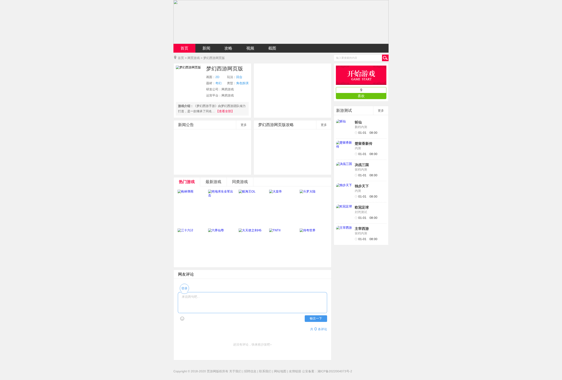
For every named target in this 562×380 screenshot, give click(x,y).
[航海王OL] (252, 207)
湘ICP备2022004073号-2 (334, 371)
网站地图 (280, 371)
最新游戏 (213, 182)
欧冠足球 (362, 207)
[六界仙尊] (221, 246)
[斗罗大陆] (313, 207)
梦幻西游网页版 (214, 58)
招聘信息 (250, 371)
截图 (272, 48)
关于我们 (235, 371)
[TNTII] (282, 246)
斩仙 (358, 122)
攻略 (228, 48)
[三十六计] (191, 246)
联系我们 (265, 371)
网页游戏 (193, 58)
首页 (184, 48)
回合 (239, 77)
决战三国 (362, 165)
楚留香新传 (363, 143)
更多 (244, 125)
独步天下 (362, 186)
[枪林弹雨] (191, 207)
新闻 (206, 48)
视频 (250, 48)
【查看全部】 (225, 111)
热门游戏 (187, 182)
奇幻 (218, 83)
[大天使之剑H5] (252, 246)
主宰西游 (362, 228)
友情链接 (295, 371)
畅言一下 (316, 318)
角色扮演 (242, 83)
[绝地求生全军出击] (221, 207)
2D (217, 77)
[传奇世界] (313, 246)
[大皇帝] (282, 207)
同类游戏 (240, 182)
